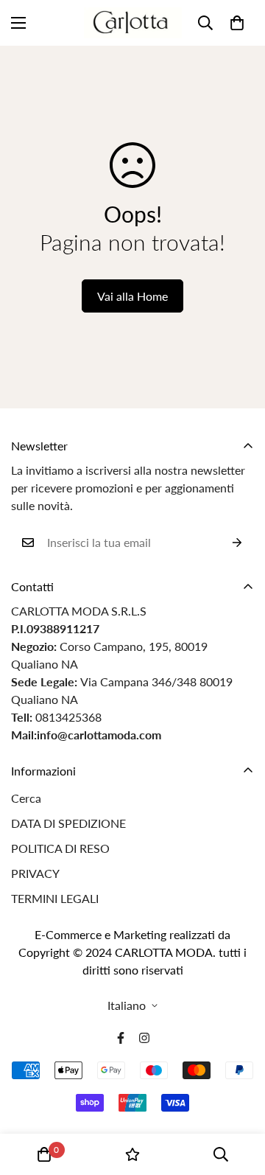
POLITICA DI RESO (60, 848)
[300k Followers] (120, 1038)
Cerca (26, 798)
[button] (237, 23)
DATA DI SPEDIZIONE (68, 823)
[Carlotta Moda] (133, 23)
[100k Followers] (144, 1038)
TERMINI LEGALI (55, 898)
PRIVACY (35, 873)
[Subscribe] (237, 542)
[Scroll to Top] (238, 1097)
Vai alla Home (132, 296)
